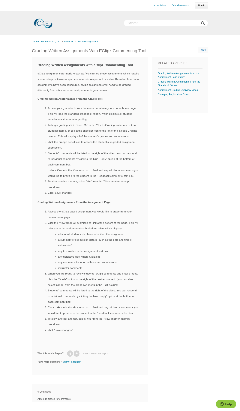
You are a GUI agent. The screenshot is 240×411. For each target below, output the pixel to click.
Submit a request (180, 5)
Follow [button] (203, 50)
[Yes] (70, 353)
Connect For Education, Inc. (46, 41)
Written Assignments (88, 41)
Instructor (69, 41)
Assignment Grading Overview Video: (178, 90)
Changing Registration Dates (173, 94)
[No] (77, 353)
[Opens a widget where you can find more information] (226, 404)
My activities (160, 5)
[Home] (43, 23)
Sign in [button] (201, 5)
